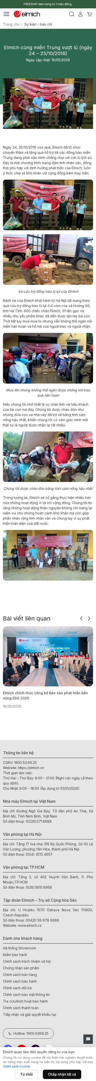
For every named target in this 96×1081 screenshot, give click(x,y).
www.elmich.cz (30, 925)
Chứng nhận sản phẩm (21, 968)
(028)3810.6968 (39, 887)
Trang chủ (11, 24)
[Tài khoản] (80, 14)
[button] (81, 618)
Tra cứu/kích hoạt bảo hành (25, 1001)
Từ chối (26, 1074)
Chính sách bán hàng (20, 975)
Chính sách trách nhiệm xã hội (27, 961)
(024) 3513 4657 (39, 854)
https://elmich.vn (31, 768)
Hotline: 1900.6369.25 (31, 1033)
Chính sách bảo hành (20, 981)
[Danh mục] (6, 14)
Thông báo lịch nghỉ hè (31, 693)
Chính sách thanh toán (21, 1008)
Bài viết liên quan (26, 618)
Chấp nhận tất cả (62, 1074)
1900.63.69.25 (25, 762)
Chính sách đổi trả (17, 988)
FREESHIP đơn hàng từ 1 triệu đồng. (48, 4)
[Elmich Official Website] (27, 14)
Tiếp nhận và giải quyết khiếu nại (29, 1014)
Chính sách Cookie (16, 1066)
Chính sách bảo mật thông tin (26, 994)
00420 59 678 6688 (42, 920)
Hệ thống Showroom (19, 948)
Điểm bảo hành (15, 955)
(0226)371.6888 (39, 821)
